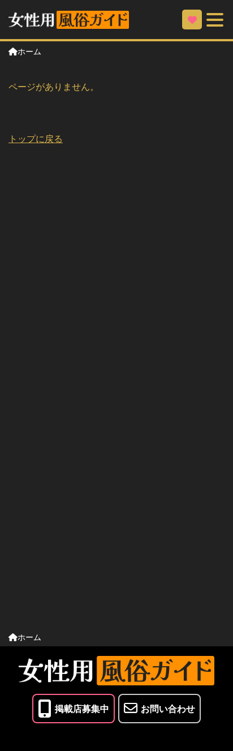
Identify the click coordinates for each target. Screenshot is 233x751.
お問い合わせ (168, 708)
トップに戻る (35, 138)
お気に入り (192, 19)
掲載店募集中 (82, 708)
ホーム (29, 51)
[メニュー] (215, 19)
